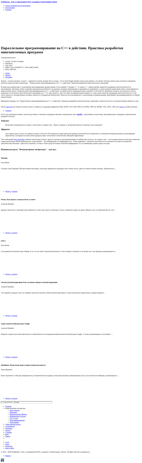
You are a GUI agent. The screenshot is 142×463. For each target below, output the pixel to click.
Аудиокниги (10, 426)
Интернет (13, 412)
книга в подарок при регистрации (18, 6)
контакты (8, 446)
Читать (8, 75)
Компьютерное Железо (18, 414)
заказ (7, 444)
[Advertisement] (50, 28)
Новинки (8, 428)
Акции (8, 430)
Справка (8, 432)
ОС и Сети (14, 418)
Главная (8, 406)
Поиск (7, 436)
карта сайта (9, 448)
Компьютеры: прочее (18, 416)
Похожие (8, 77)
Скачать (8, 111)
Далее (7, 73)
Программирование (17, 420)
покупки (9, 107)
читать (121, 107)
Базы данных (15, 410)
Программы (14, 422)
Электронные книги (13, 424)
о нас (7, 442)
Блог (7, 434)
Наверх (8, 456)
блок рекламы (19, 139)
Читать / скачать (11, 191)
